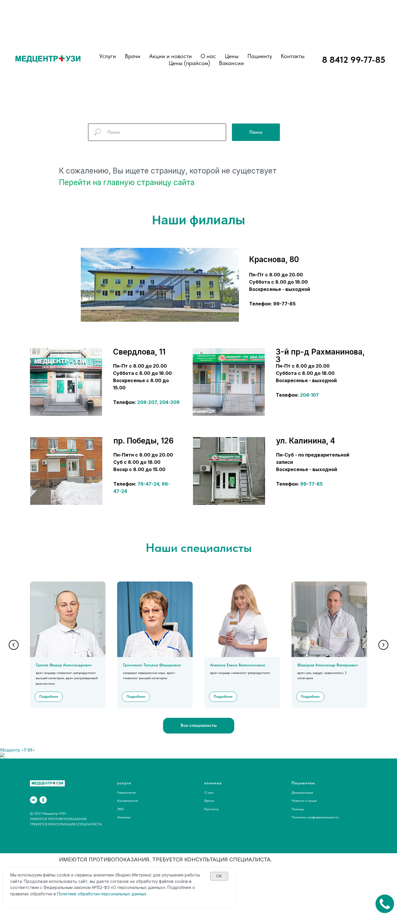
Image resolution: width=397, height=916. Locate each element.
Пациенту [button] (259, 56)
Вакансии (231, 63)
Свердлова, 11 (139, 351)
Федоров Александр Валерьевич (327, 665)
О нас (208, 56)
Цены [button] (232, 56)
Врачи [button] (132, 56)
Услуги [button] (107, 56)
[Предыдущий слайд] (14, 645)
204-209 (169, 402)
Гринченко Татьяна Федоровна (152, 665)
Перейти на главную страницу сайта (126, 182)
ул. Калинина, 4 (305, 440)
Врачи (209, 801)
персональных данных (123, 893)
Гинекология (126, 792)
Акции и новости (170, 56)
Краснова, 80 (274, 259)
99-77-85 (311, 484)
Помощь (298, 809)
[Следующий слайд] (383, 645)
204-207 (147, 402)
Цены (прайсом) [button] (189, 63)
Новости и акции (304, 801)
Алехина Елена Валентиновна (237, 665)
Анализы (123, 817)
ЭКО (120, 809)
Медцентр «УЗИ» (17, 749)
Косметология (127, 801)
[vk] (33, 800)
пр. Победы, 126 (143, 440)
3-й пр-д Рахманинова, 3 (320, 355)
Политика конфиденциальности (315, 817)
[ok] (43, 800)
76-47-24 (148, 484)
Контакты (293, 56)
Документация (302, 792)
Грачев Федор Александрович (64, 665)
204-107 (309, 395)
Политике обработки (78, 893)
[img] (66, 382)
